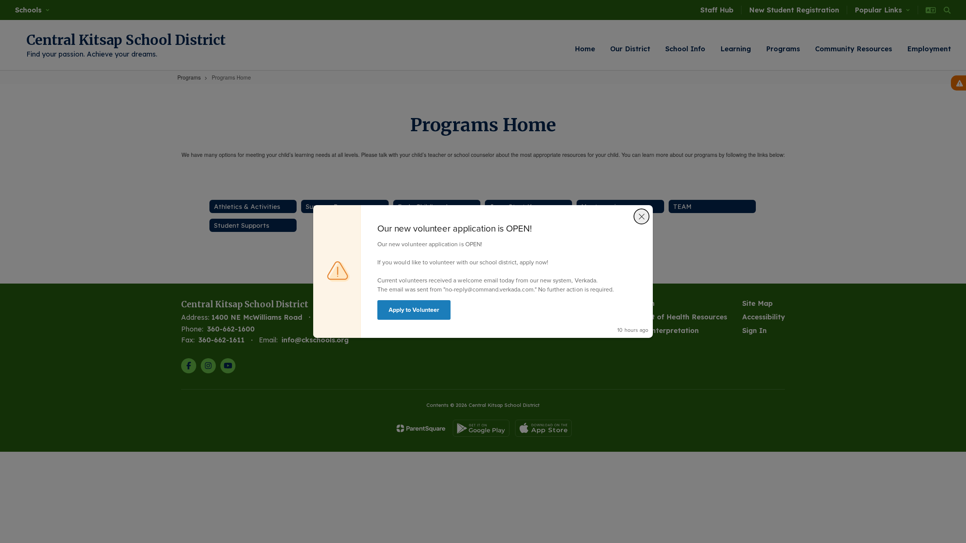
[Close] (641, 216)
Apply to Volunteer (414, 309)
